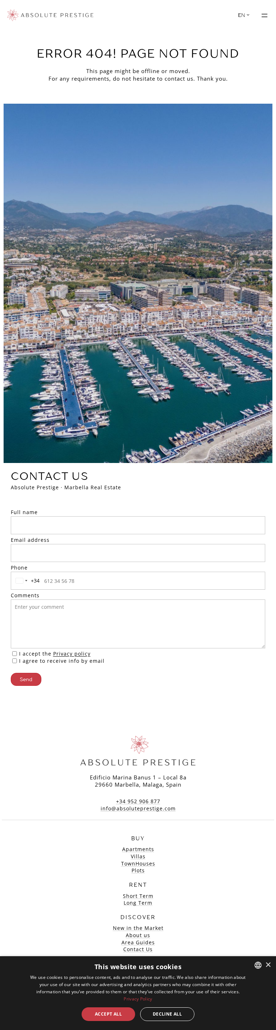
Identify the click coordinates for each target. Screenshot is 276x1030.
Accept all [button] (108, 1014)
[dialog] (138, 993)
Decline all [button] (167, 1014)
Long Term (138, 902)
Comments (25, 595)
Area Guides (138, 942)
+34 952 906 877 (138, 801)
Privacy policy (72, 653)
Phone (19, 567)
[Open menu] (264, 15)
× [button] (268, 965)
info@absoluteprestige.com (138, 808)
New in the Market (138, 928)
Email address (30, 539)
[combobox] (26, 580)
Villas (138, 856)
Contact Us (138, 949)
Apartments (138, 849)
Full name (24, 512)
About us (138, 935)
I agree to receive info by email (62, 660)
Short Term (138, 895)
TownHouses (138, 863)
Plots (138, 870)
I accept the (55, 653)
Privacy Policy (138, 999)
